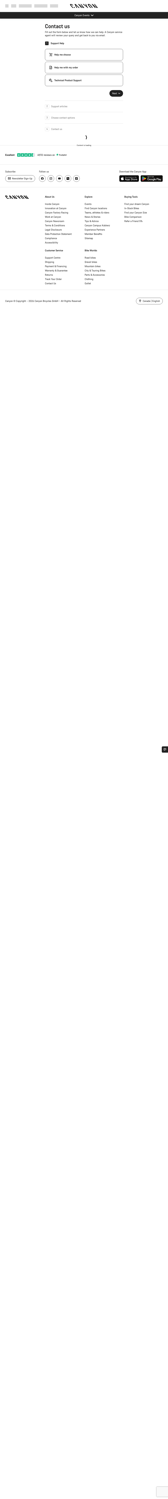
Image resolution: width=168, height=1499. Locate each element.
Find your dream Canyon (136, 204)
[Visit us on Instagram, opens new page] (51, 178)
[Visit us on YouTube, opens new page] (59, 178)
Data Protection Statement (58, 234)
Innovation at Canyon (55, 208)
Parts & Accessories (95, 274)
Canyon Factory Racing (56, 212)
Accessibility (51, 242)
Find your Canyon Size (135, 212)
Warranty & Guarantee (56, 270)
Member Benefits (93, 234)
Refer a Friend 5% (133, 221)
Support (54, 5)
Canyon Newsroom (54, 221)
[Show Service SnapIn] (165, 749)
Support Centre (52, 257)
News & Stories (92, 216)
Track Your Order (53, 279)
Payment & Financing (56, 266)
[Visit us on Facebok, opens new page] (42, 178)
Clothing (89, 279)
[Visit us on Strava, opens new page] (68, 178)
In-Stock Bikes (131, 208)
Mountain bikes (93, 266)
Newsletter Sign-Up (21, 178)
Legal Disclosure (53, 229)
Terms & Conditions (55, 225)
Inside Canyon (52, 204)
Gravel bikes (91, 262)
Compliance (51, 238)
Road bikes (90, 257)
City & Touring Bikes (95, 270)
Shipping (49, 262)
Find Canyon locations (96, 208)
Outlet (88, 283)
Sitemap (89, 238)
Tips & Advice (92, 221)
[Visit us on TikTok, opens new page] (76, 178)
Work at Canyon (53, 216)
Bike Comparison (133, 216)
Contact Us (50, 283)
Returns (49, 274)
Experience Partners (95, 229)
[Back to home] (84, 6)
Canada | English (151, 301)
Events (88, 204)
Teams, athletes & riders (97, 212)
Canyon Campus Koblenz (97, 225)
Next (115, 93)
